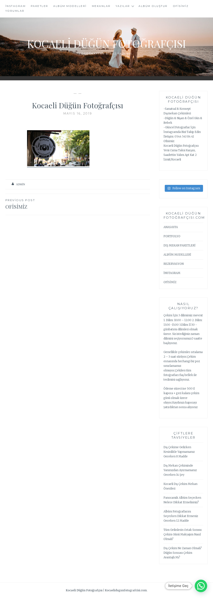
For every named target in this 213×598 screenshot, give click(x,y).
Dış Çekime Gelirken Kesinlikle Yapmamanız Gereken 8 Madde (179, 451)
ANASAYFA (170, 227)
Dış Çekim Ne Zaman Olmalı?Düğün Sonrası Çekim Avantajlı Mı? (182, 552)
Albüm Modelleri (70, 6)
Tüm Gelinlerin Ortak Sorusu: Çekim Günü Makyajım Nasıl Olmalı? (182, 534)
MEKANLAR (101, 6)
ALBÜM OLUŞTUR (153, 6)
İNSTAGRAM (171, 273)
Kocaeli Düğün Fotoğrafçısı (106, 43)
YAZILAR (123, 6)
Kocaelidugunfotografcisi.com (126, 590)
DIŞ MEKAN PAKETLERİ (179, 245)
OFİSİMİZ (181, 6)
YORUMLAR (15, 10)
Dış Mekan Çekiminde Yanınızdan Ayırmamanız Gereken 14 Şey (180, 470)
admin (20, 184)
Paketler (39, 6)
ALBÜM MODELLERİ (177, 254)
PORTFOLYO (171, 236)
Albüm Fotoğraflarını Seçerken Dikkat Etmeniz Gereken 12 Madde (180, 516)
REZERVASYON (173, 264)
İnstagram (15, 6)
